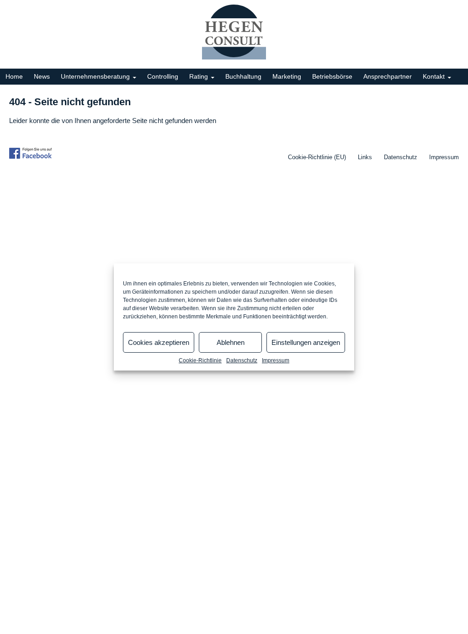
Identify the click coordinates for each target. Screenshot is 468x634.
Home (14, 76)
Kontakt (434, 76)
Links (365, 157)
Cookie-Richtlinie (200, 360)
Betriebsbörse (332, 76)
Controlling (162, 76)
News (42, 76)
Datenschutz (241, 360)
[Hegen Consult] (234, 31)
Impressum (275, 360)
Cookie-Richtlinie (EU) (317, 157)
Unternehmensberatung (95, 76)
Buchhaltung (243, 76)
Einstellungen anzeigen (305, 342)
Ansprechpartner (387, 76)
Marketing (286, 76)
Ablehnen (231, 342)
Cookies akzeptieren (158, 342)
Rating (198, 76)
